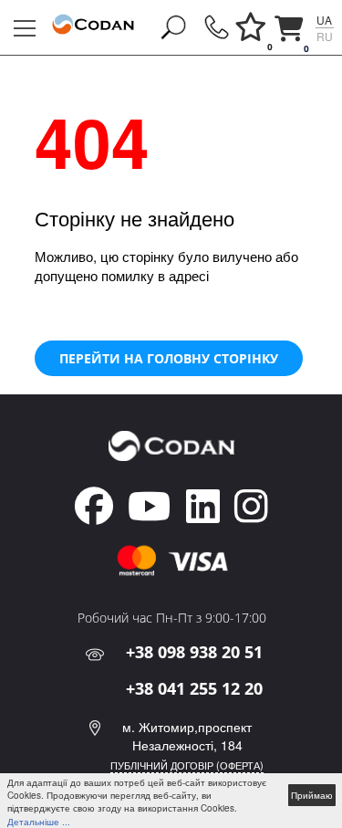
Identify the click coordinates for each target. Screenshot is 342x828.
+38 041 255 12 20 (194, 688)
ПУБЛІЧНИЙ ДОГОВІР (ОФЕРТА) (187, 765)
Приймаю (312, 795)
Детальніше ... (38, 821)
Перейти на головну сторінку (168, 358)
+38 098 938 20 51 (194, 652)
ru (324, 36)
